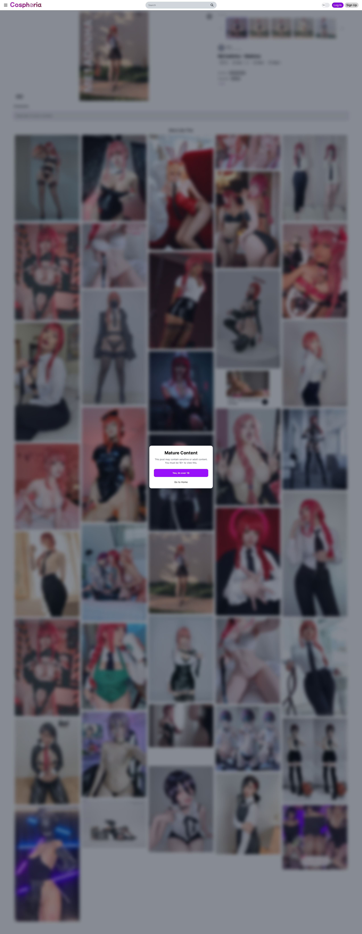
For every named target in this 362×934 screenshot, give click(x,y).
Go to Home (181, 482)
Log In (338, 5)
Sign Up (351, 5)
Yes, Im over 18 (181, 473)
